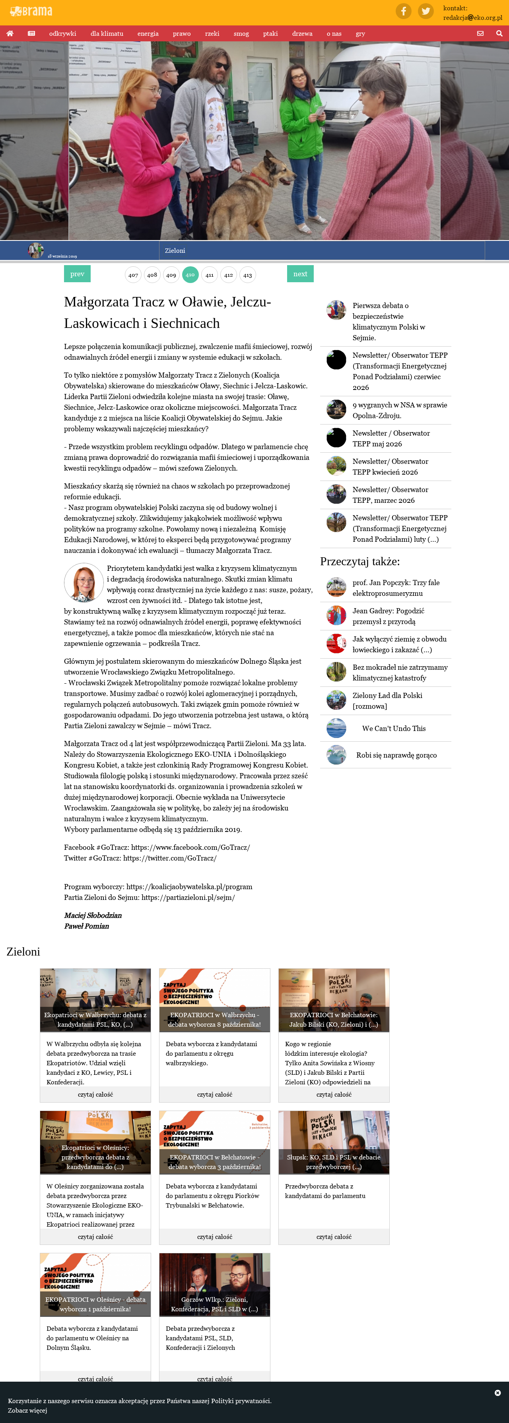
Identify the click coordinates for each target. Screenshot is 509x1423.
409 (171, 274)
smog (241, 33)
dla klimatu (107, 33)
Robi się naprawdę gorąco (396, 755)
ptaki (270, 33)
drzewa (302, 33)
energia (148, 33)
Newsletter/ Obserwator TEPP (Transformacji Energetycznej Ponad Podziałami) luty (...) (400, 528)
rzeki (212, 33)
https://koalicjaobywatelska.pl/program (189, 886)
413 (247, 274)
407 (133, 274)
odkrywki (62, 33)
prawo (182, 33)
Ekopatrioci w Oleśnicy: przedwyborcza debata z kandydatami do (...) (95, 1157)
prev (77, 273)
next (300, 273)
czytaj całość (95, 1094)
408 (152, 274)
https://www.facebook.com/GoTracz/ (190, 847)
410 (190, 274)
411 (210, 274)
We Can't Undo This (394, 728)
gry (360, 33)
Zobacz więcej (27, 1410)
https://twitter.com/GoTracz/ (170, 858)
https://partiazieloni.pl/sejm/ (188, 897)
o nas (334, 33)
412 (228, 274)
